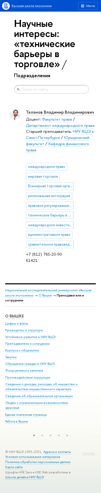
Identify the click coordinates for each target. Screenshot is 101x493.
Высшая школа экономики (32, 6)
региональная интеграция (49, 195)
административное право (49, 234)
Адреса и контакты (57, 452)
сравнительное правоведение (51, 244)
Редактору (88, 453)
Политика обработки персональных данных (37, 462)
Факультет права (57, 119)
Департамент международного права (60, 125)
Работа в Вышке (16, 421)
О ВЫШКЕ (14, 316)
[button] (34, 435)
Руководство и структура (23, 330)
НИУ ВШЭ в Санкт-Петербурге (60, 134)
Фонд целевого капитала (24, 370)
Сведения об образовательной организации (39, 396)
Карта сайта (14, 467)
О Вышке (45, 295)
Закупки (11, 357)
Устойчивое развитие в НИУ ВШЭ (30, 337)
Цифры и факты (16, 323)
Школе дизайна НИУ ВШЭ (24, 477)
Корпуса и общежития (22, 350)
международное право (46, 166)
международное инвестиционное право (51, 225)
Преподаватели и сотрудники (27, 343)
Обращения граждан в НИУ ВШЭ (30, 364)
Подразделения (32, 75)
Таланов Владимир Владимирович (60, 112)
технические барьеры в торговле (51, 215)
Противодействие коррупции (27, 377)
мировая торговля (43, 176)
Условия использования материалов (32, 457)
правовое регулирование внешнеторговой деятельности (51, 205)
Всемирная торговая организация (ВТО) (51, 186)
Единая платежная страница (26, 414)
